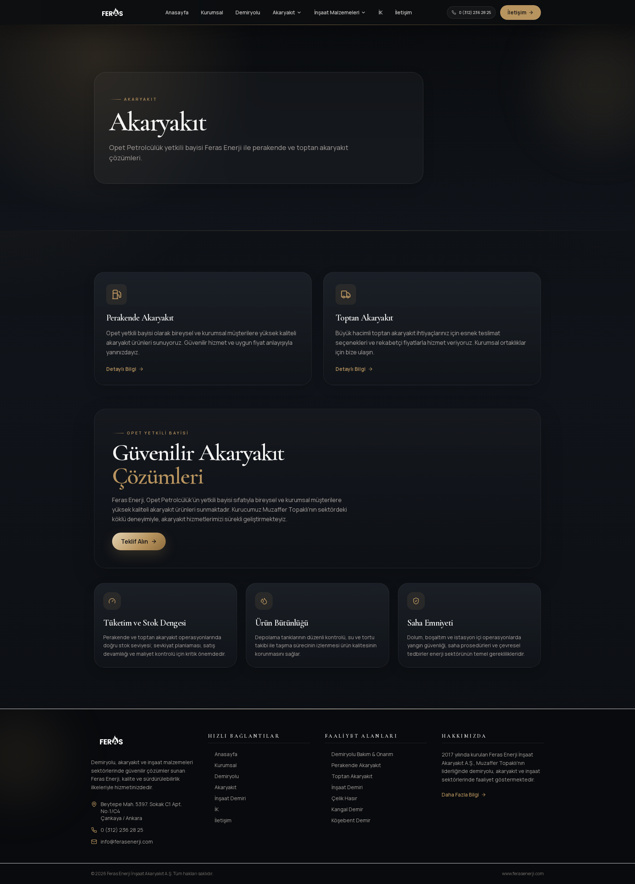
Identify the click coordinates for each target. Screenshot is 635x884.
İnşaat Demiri (230, 798)
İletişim (403, 12)
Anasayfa (177, 12)
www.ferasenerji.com (523, 874)
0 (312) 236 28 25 (475, 12)
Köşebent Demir (350, 820)
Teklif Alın (134, 541)
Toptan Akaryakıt (352, 776)
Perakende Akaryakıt (356, 765)
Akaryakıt (284, 12)
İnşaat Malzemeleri (336, 12)
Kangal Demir (347, 809)
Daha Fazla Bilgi (460, 794)
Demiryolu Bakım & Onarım (362, 754)
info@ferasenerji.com (127, 841)
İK (381, 12)
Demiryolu (248, 12)
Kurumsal (212, 12)
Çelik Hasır (344, 798)
